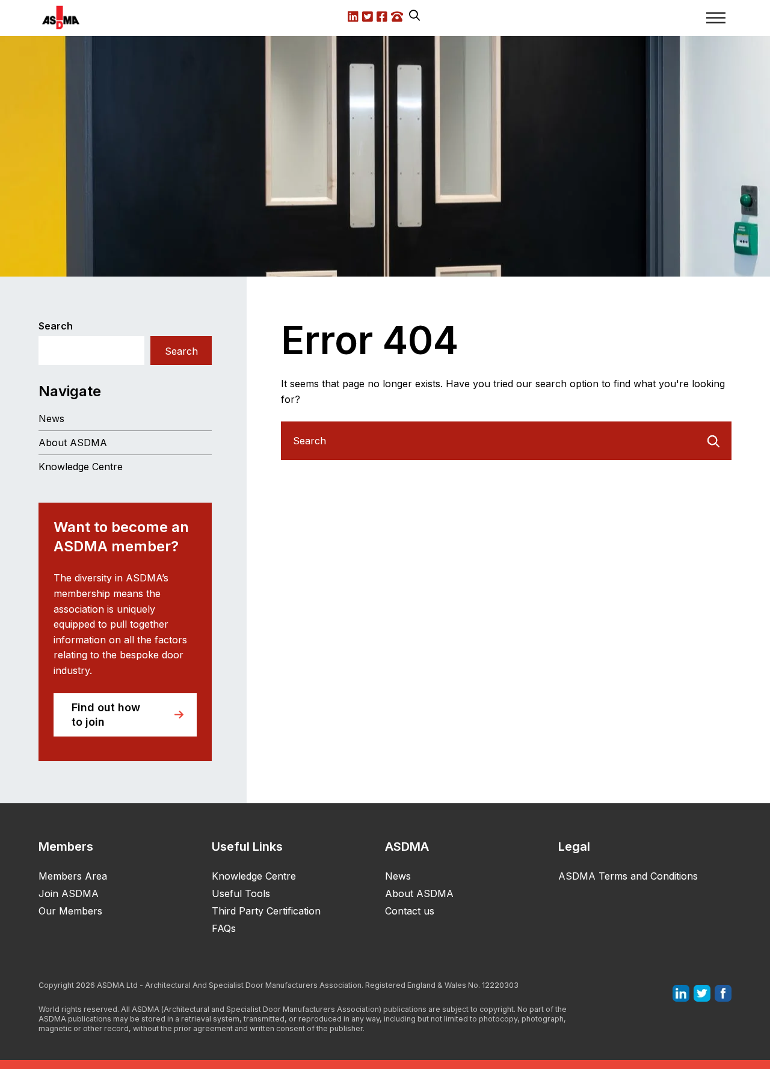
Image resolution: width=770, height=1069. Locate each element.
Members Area (72, 876)
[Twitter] (702, 993)
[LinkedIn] (681, 993)
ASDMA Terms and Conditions (628, 876)
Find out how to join (106, 714)
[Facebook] (723, 993)
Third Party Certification (266, 911)
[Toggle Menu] (715, 17)
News (51, 418)
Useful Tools (241, 893)
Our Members (70, 911)
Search (55, 326)
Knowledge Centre (80, 467)
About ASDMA (72, 442)
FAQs (224, 928)
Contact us (409, 911)
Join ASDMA (68, 893)
